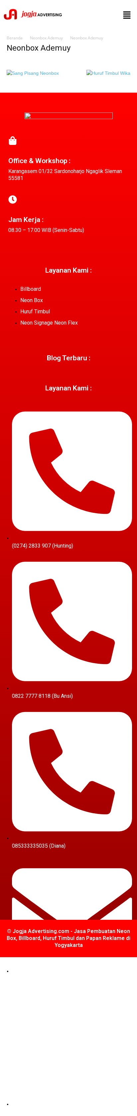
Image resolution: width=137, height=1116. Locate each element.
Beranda (15, 38)
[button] (127, 15)
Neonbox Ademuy (46, 38)
